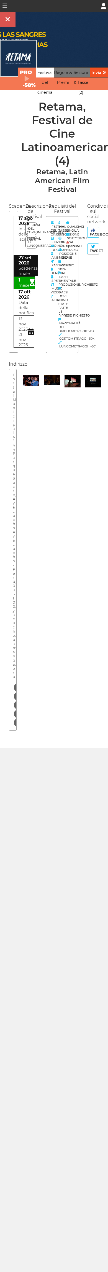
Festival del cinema (45, 82)
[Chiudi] (8, 19)
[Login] (103, 6)
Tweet (94, 251)
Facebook (94, 234)
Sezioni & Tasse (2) (81, 82)
